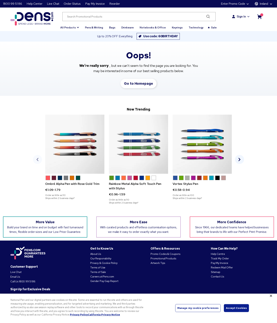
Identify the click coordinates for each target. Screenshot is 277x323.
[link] (74, 157)
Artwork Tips (158, 263)
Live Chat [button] (53, 4)
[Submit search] (208, 16)
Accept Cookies (236, 308)
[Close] (271, 296)
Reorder (114, 4)
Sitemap (215, 272)
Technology (196, 27)
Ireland (264, 4)
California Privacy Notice (104, 314)
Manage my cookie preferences (198, 308)
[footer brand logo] (27, 253)
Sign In (241, 16)
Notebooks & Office (153, 27)
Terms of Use (97, 267)
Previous (37, 159)
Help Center (34, 4)
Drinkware (127, 27)
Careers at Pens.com (102, 276)
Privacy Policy (79, 314)
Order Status (72, 4)
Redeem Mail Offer (222, 267)
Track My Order (220, 258)
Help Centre (218, 254)
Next (239, 159)
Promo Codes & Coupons (165, 254)
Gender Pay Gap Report (104, 281)
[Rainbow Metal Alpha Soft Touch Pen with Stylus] (138, 144)
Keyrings (177, 27)
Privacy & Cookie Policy (104, 263)
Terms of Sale (98, 272)
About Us (95, 254)
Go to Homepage (138, 83)
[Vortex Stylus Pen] (202, 144)
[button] (69, 25)
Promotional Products (163, 258)
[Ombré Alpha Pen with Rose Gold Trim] (74, 144)
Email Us (15, 276)
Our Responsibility (100, 258)
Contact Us (217, 276)
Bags (112, 27)
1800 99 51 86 (12, 4)
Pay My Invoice (95, 4)
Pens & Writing (94, 27)
